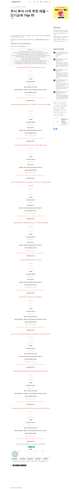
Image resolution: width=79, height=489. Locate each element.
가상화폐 (54, 103)
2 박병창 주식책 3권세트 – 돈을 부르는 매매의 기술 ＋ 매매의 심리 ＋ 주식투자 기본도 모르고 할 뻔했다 (30, 52)
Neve (11, 487)
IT (31, 1)
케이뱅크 (61, 112)
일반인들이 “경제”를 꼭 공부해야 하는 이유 (60, 39)
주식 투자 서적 (17, 465)
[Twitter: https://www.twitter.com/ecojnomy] (54, 129)
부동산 (37, 1)
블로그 (54, 108)
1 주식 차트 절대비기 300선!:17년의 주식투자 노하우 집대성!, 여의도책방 (31, 51)
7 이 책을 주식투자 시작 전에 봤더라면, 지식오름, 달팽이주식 (30, 59)
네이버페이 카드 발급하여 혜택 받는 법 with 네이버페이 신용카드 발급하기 (62, 53)
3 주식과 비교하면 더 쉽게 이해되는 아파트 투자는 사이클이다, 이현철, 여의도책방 (30, 54)
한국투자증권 (61, 115)
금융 (34, 1)
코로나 (64, 112)
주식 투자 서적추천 (23, 465)
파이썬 (59, 113)
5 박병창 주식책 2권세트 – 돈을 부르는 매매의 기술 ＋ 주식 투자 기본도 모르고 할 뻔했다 (30, 56)
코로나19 (66, 112)
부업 (65, 106)
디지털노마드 (59, 106)
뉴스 (29, 1)
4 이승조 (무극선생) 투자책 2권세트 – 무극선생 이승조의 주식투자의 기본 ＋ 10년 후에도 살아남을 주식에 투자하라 (30, 55)
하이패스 (58, 115)
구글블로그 (61, 103)
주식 (64, 110)
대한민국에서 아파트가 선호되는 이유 (60, 41)
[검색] (67, 1)
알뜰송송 (13, 18)
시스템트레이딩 (56, 109)
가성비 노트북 (58, 103)
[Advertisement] (30, 28)
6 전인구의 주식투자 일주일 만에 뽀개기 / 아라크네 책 (30, 58)
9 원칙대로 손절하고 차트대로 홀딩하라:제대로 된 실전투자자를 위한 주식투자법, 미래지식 (31, 62)
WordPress (20, 487)
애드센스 (63, 109)
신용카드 (60, 109)
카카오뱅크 (58, 112)
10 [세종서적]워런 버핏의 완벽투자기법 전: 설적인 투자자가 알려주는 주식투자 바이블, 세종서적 (31, 63)
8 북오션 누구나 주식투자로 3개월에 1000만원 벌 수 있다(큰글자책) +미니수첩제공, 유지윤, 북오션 (30, 60)
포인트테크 (54, 115)
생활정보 (41, 1)
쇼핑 (49, 1)
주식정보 (55, 112)
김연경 (66, 103)
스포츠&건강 (46, 1)
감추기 (31, 49)
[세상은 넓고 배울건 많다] (60, 122)
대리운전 (54, 106)
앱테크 (65, 109)
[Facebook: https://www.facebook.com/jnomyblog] (56, 129)
